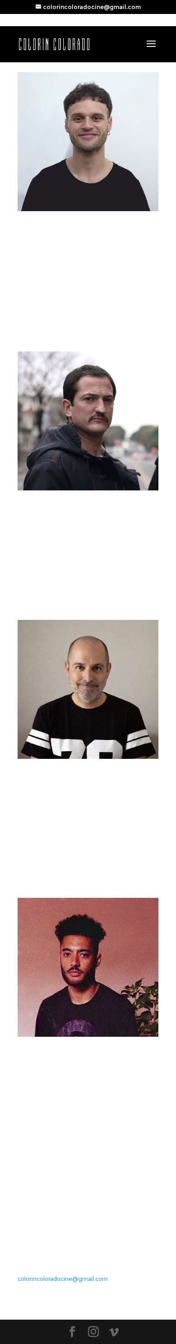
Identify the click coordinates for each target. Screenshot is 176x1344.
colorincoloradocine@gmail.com (63, 1278)
